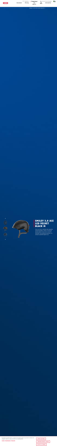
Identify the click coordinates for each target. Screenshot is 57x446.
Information (48, 2)
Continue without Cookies (43, 441)
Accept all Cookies (41, 444)
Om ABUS (41, 3)
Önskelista (27, 1)
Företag (27, 2)
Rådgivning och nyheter (34, 3)
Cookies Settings (41, 438)
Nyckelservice (35, 1)
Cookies (3, 440)
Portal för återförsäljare (47, 1)
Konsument (19, 2)
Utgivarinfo (13, 440)
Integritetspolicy (8, 440)
